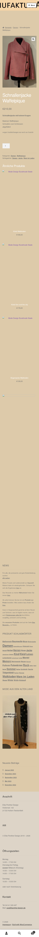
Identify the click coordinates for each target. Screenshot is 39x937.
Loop (20, 658)
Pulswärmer (17, 665)
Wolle (16, 680)
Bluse (25, 641)
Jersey (11, 654)
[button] (33, 39)
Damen (15, 27)
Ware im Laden (29, 158)
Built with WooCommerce (22, 924)
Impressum (6, 924)
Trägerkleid (8, 672)
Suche (19, 933)
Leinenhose (15, 658)
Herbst (10, 650)
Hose (23, 650)
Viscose (21, 673)
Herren (17, 650)
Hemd (4, 650)
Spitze (18, 669)
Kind (16, 654)
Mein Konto (6, 933)
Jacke (20, 158)
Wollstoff (22, 680)
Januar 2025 (9, 770)
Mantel (26, 657)
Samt (34, 665)
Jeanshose (5, 654)
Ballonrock (7, 641)
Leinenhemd (6, 658)
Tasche (30, 669)
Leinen (29, 654)
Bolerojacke (32, 642)
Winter (10, 680)
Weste (4, 680)
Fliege (31, 646)
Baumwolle (17, 641)
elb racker (6, 578)
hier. (8, 595)
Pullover (6, 665)
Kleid (23, 654)
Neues (23, 661)
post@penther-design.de (16, 908)
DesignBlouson (17, 646)
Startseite (8, 27)
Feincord (26, 646)
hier (17, 588)
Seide (4, 669)
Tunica (16, 673)
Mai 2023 (8, 781)
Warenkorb (30, 931)
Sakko (31, 665)
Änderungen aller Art (14, 615)
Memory (6, 661)
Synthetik (24, 669)
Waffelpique (21, 156)
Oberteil (28, 661)
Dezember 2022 (10, 785)
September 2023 (11, 777)
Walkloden (9, 676)
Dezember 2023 (10, 774)
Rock (26, 665)
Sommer (11, 669)
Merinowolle (16, 661)
